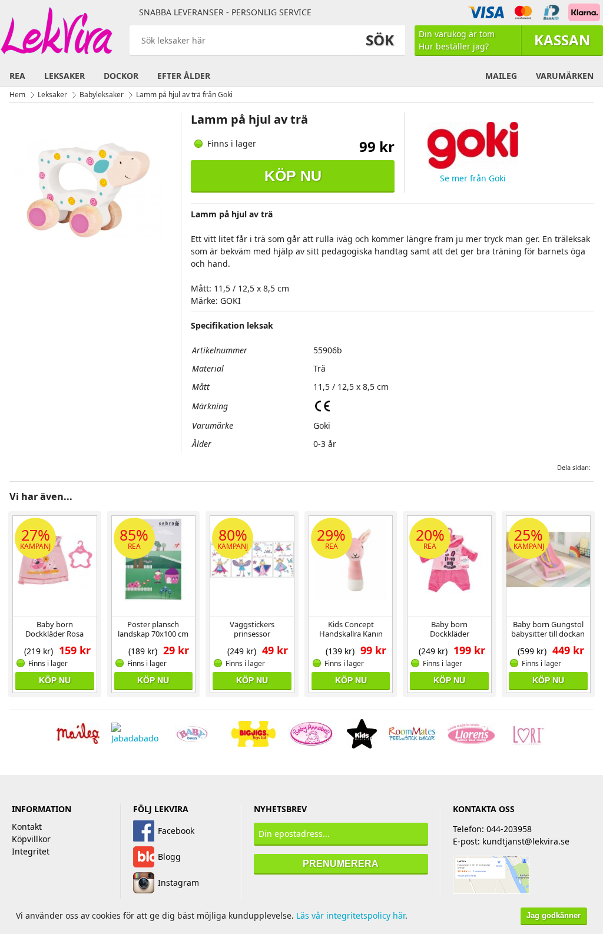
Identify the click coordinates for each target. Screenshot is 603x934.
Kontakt (27, 826)
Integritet (30, 851)
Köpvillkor (31, 838)
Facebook (176, 830)
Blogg (169, 856)
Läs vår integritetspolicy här (350, 915)
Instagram (178, 882)
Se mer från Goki (473, 178)
